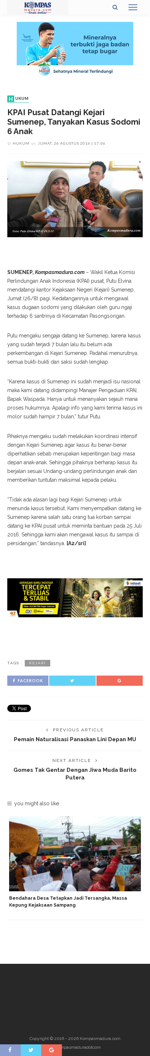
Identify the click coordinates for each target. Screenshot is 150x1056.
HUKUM (19, 98)
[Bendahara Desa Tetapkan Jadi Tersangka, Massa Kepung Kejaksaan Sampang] (75, 854)
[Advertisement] (75, 637)
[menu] (133, 7)
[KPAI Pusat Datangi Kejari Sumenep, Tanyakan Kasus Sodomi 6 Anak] (75, 199)
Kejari (37, 663)
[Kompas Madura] (37, 7)
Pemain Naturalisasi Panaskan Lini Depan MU (75, 739)
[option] (75, 862)
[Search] (115, 7)
